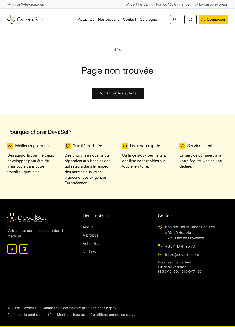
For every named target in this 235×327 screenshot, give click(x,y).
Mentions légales (71, 314)
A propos (90, 235)
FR (174, 19)
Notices (89, 251)
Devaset (29, 308)
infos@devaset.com (29, 4)
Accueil (89, 227)
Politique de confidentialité (29, 314)
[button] (190, 19)
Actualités (91, 243)
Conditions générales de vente (115, 314)
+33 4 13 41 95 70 (180, 246)
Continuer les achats (117, 93)
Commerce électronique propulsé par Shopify (79, 308)
